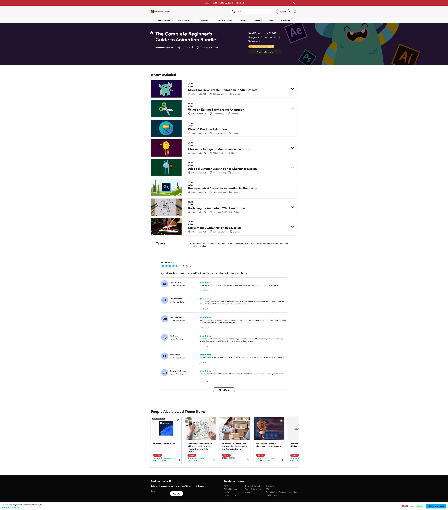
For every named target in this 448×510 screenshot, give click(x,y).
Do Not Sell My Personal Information (281, 492)
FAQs (268, 489)
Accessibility (250, 492)
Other (271, 20)
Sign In (283, 11)
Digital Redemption (232, 489)
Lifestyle (243, 20)
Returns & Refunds (253, 485)
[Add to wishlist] (151, 32)
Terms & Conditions (253, 489)
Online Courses (184, 20)
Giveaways (285, 20)
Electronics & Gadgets (224, 20)
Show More (224, 389)
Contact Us (270, 485)
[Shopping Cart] (294, 11)
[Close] (294, 2)
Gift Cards (258, 20)
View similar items (265, 51)
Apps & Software (164, 20)
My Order (228, 485)
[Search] (233, 11)
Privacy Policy (230, 495)
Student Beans (272, 495)
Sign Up (176, 493)
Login (226, 492)
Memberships (203, 20)
